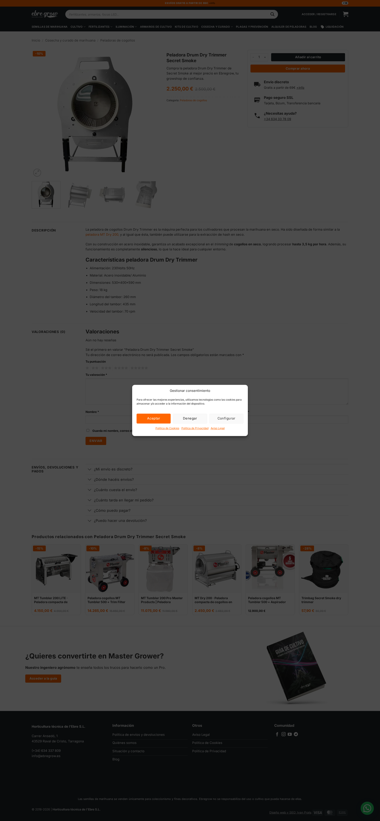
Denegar (190, 418)
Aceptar (153, 418)
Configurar (226, 418)
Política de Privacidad (194, 428)
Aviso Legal (218, 428)
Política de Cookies (167, 428)
